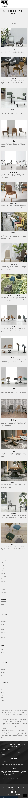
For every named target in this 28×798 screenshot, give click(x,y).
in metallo (3, 627)
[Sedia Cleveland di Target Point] (14, 192)
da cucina (3, 604)
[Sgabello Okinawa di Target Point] (14, 346)
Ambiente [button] (4, 600)
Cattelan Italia (4, 560)
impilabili (3, 669)
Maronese (3, 579)
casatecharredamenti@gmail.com (14, 764)
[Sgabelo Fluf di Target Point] (14, 377)
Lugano (2, 695)
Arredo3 (3, 565)
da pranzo (3, 607)
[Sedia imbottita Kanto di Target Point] (14, 470)
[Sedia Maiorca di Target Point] (14, 408)
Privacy (2, 797)
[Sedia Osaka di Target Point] (14, 98)
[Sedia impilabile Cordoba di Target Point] (14, 221)
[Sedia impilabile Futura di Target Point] (14, 502)
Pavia (2, 703)
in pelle (2, 629)
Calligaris (3, 571)
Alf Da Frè (3, 562)
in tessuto (3, 637)
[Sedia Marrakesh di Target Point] (14, 160)
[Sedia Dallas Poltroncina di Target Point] (14, 284)
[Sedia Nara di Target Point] (14, 315)
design (2, 652)
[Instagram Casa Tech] (15, 792)
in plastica (3, 632)
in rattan (3, 635)
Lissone (2, 692)
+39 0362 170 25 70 (8, 761)
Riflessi (2, 584)
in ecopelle (3, 621)
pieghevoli (3, 672)
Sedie (16, 16)
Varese (2, 705)
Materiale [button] (4, 614)
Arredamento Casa (9, 16)
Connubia (3, 573)
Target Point (3, 589)
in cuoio (2, 619)
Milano (2, 697)
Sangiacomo (3, 587)
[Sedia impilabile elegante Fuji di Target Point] (14, 439)
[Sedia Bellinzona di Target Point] (14, 252)
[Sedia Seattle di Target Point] (14, 67)
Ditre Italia (3, 576)
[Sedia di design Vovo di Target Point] (14, 37)
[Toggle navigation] (25, 3)
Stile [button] (2, 645)
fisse (2, 667)
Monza (2, 700)
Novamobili (3, 581)
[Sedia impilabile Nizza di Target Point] (14, 129)
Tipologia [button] (4, 662)
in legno (2, 624)
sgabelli (2, 675)
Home (3, 16)
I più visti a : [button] (4, 682)
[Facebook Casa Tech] (12, 792)
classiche (3, 649)
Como (2, 687)
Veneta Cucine (4, 592)
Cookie (6, 797)
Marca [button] (3, 555)
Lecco (2, 689)
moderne (3, 655)
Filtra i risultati (14, 23)
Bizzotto (3, 568)
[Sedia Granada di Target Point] (14, 533)
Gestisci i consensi (14, 797)
